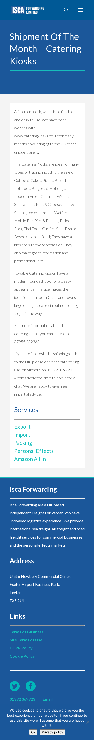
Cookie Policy (22, 656)
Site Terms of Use (26, 639)
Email (48, 699)
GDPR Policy (21, 647)
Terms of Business (27, 631)
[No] (87, 722)
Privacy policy (52, 732)
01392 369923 (22, 699)
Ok (33, 732)
